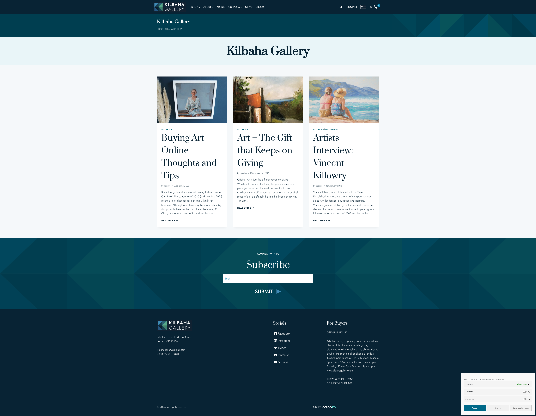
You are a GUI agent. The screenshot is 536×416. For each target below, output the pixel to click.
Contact (351, 7)
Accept (475, 407)
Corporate (235, 7)
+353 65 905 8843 (168, 354)
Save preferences (521, 407)
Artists (221, 7)
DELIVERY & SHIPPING (339, 383)
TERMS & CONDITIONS (340, 379)
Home (160, 29)
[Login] (370, 7)
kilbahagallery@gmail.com (171, 350)
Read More (169, 220)
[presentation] (192, 99)
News (248, 7)
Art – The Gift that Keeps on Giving (264, 150)
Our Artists (331, 129)
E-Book (259, 7)
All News (166, 129)
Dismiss (498, 407)
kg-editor (167, 185)
